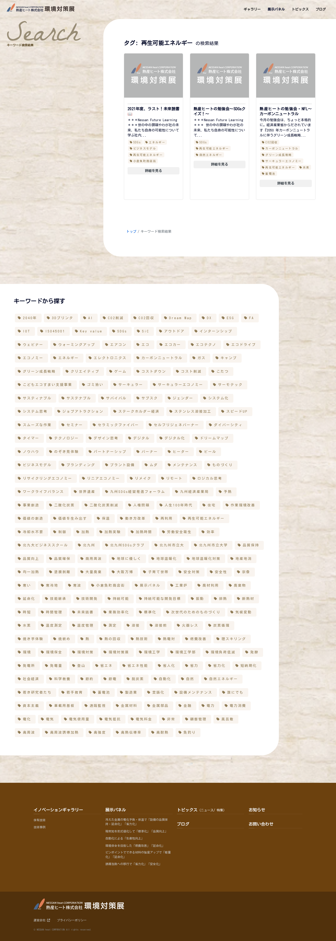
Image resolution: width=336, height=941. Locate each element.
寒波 (77, 585)
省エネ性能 (138, 665)
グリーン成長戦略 (278, 154)
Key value (91, 331)
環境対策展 (119, 652)
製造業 (131, 692)
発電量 (56, 665)
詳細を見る (153, 170)
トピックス (201, 810)
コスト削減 (191, 371)
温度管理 (85, 625)
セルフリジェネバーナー (176, 425)
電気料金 (144, 719)
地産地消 (243, 558)
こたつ (222, 371)
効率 (211, 532)
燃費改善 (198, 639)
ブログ (183, 824)
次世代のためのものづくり (196, 612)
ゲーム (120, 371)
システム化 (218, 398)
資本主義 (31, 705)
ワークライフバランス (43, 491)
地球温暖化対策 (206, 558)
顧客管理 (198, 719)
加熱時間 (144, 532)
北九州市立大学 (213, 545)
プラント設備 (122, 465)
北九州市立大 (172, 545)
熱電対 (169, 639)
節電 (113, 679)
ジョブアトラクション (83, 411)
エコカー (173, 344)
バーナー (149, 451)
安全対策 (192, 572)
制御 (62, 532)
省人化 (169, 665)
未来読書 (85, 612)
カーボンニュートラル (281, 148)
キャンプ (229, 358)
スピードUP (237, 411)
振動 (200, 598)
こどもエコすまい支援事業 (47, 384)
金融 (188, 705)
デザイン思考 (106, 438)
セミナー (75, 425)
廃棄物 (240, 585)
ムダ (154, 465)
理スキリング (233, 639)
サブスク (149, 398)
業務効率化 (119, 612)
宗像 (246, 572)
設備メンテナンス (195, 692)
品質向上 (31, 558)
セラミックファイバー (118, 425)
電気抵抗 (112, 719)
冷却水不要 (33, 532)
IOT (26, 331)
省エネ (106, 665)
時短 (27, 612)
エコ (145, 344)
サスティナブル (37, 398)
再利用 (166, 518)
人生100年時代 (179, 505)
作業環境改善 (243, 505)
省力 (194, 665)
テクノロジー (66, 438)
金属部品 (160, 705)
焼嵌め (64, 639)
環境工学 (152, 652)
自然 (190, 679)
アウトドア (174, 331)
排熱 (223, 598)
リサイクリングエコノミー (47, 478)
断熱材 (248, 598)
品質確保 (62, 558)
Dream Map (180, 318)
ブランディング (81, 465)
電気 (50, 719)
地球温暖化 (166, 558)
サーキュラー (130, 384)
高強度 (100, 732)
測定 (113, 625)
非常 (171, 719)
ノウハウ (31, 451)
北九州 (89, 545)
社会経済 (31, 679)
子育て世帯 (158, 572)
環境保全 (54, 652)
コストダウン (153, 371)
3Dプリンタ (62, 318)
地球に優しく (129, 558)
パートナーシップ (110, 451)
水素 (306, 167)
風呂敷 (227, 719)
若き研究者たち (37, 692)
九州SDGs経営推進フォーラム (137, 491)
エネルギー (157, 142)
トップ (131, 231)
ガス (201, 358)
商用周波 (93, 558)
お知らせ (257, 810)
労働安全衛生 (179, 532)
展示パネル (150, 585)
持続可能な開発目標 (162, 598)
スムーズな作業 (37, 425)
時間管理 (54, 612)
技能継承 (58, 598)
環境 (27, 652)
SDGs (137, 142)
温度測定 (54, 625)
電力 (211, 705)
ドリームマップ (214, 438)
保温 (106, 518)
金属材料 (129, 705)
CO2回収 (271, 142)
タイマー (31, 438)
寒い (27, 585)
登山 (81, 665)
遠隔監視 (98, 705)
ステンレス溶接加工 (192, 411)
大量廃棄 (93, 572)
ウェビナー (33, 344)
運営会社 (40, 920)
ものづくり (222, 465)
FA (251, 318)
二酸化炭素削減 (104, 505)
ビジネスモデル (144, 148)
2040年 (30, 318)
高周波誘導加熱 (64, 732)
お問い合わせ (261, 824)
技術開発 (89, 598)
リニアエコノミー (103, 478)
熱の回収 (112, 639)
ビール (210, 451)
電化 (27, 719)
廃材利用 (211, 585)
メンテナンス (185, 465)
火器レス (190, 625)
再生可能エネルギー (148, 154)
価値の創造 (33, 518)
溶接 (136, 625)
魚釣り (190, 732)
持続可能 (121, 598)
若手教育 (75, 692)
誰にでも (235, 692)
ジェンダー (183, 398)
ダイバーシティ (228, 425)
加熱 (85, 532)
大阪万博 (125, 572)
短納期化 (248, 665)
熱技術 (142, 639)
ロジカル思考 (209, 478)
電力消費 (238, 705)
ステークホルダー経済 (139, 411)
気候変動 (243, 612)
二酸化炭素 (64, 505)
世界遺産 (87, 491)
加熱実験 (112, 532)
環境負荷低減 (223, 652)
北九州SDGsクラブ (127, 545)
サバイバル (116, 398)
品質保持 (251, 545)
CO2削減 (116, 318)
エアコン (118, 344)
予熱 (228, 491)
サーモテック (230, 384)
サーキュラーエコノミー (283, 161)
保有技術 (39, 820)
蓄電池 (270, 173)
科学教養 (62, 679)
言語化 (158, 692)
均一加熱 (31, 572)
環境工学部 (185, 652)
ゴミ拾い (95, 384)
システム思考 (35, 411)
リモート (174, 478)
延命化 (29, 598)
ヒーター (181, 451)
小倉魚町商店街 (144, 161)
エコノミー (33, 358)
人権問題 (141, 505)
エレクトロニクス (110, 358)
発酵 (254, 652)
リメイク (143, 478)
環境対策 (85, 652)
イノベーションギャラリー (58, 810)
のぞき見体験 (66, 451)
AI (90, 318)
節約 (89, 679)
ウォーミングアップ (76, 344)
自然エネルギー (210, 154)
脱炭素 (138, 679)
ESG (230, 318)
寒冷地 (52, 585)
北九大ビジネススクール (45, 545)
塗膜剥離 (62, 572)
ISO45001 (55, 331)
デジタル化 (175, 438)
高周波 (29, 732)
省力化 (219, 665)
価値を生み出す (72, 518)
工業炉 (181, 585)
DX (209, 318)
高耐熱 (162, 732)
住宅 (212, 505)
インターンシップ (216, 331)
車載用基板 (64, 705)
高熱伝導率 (131, 732)
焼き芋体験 (33, 639)
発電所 (29, 665)
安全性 (221, 572)
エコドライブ (243, 344)
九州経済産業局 (194, 491)
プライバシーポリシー (72, 920)
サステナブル (79, 398)
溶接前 (161, 625)
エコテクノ (206, 344)
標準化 (150, 612)
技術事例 (39, 827)
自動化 (165, 679)
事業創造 (31, 505)
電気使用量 (79, 719)
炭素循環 (221, 625)
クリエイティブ (85, 371)
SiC (145, 331)
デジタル (141, 438)
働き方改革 (135, 518)
